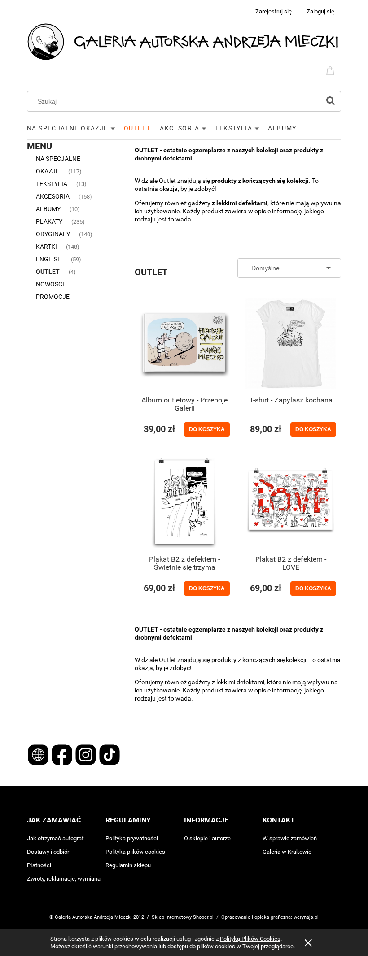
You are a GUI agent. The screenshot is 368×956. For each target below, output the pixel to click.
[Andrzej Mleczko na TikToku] (109, 754)
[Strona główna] (184, 41)
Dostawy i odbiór (48, 851)
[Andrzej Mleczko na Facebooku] (62, 754)
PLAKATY (49, 221)
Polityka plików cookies (135, 851)
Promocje (53, 296)
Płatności (39, 865)
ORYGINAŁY (53, 234)
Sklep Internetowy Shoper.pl (183, 917)
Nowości (50, 284)
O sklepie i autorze (207, 838)
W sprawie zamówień (290, 838)
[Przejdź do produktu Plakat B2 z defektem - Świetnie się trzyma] (184, 503)
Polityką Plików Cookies (250, 938)
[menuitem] (75, 128)
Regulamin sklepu (128, 865)
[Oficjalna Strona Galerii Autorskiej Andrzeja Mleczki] (39, 754)
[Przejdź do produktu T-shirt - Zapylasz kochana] (290, 343)
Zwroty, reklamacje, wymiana (64, 878)
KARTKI (46, 246)
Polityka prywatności (131, 838)
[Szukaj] (330, 101)
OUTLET (48, 271)
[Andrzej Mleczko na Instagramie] (86, 754)
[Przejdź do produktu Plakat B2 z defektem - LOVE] (290, 503)
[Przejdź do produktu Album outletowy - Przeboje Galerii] (184, 343)
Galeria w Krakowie (287, 851)
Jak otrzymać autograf (55, 838)
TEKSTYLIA (51, 183)
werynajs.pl (306, 917)
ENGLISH (49, 259)
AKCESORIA (53, 196)
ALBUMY (48, 208)
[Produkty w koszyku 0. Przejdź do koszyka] (332, 70)
